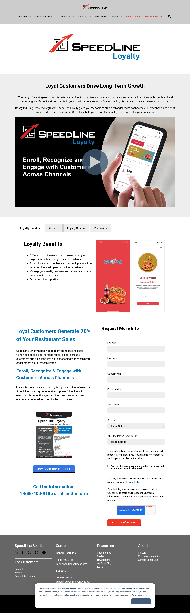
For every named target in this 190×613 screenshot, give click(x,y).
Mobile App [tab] (100, 228)
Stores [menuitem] (18, 572)
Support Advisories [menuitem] (25, 576)
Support (99, 16)
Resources (65, 16)
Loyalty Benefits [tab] (30, 228)
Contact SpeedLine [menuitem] (148, 559)
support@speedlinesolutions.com (73, 581)
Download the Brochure (54, 469)
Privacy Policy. (133, 482)
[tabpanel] (95, 276)
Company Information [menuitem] (149, 556)
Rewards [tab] (53, 228)
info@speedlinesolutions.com (71, 564)
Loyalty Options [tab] (76, 228)
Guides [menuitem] (100, 556)
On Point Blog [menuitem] (104, 563)
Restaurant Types (43, 16)
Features (23, 16)
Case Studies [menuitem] (104, 552)
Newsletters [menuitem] (103, 559)
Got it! (141, 601)
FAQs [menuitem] (100, 567)
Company (82, 16)
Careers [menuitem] (142, 552)
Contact (114, 16)
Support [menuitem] (19, 569)
